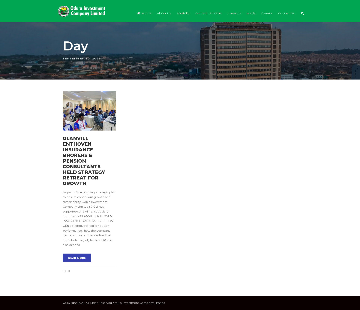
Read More (77, 257)
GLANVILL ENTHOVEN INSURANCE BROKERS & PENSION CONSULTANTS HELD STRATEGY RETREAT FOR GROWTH (84, 161)
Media (251, 13)
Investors (234, 13)
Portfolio (183, 13)
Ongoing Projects (208, 13)
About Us (164, 13)
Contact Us (286, 13)
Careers (267, 13)
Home (147, 13)
